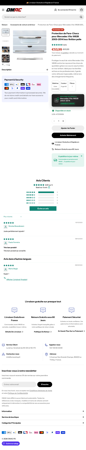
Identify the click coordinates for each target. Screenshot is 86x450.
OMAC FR (12, 439)
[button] (57, 45)
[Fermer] (81, 156)
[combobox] (43, 17)
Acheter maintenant (68, 135)
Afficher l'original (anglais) (16, 279)
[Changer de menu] (3, 10)
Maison (5, 25)
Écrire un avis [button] (43, 208)
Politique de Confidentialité (18, 393)
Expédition (65, 53)
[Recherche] (81, 17)
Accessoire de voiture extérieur (22, 25)
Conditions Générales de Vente (40, 391)
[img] (9, 223)
